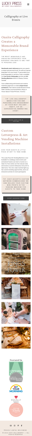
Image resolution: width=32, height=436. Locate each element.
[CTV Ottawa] (16, 389)
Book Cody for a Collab (16, 120)
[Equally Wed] (16, 399)
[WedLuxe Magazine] (16, 378)
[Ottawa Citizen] (16, 368)
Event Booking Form (16, 198)
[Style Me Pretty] (16, 409)
